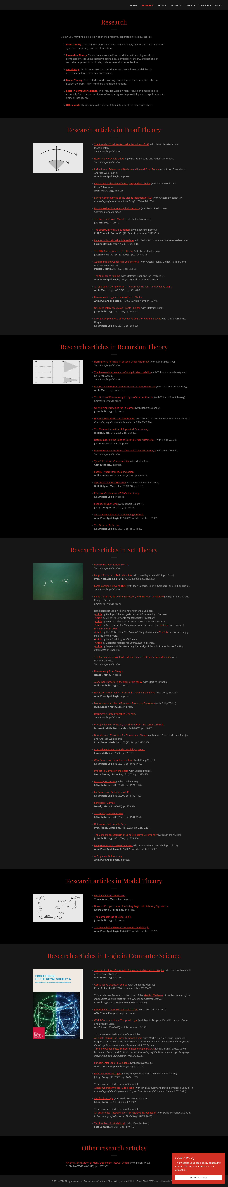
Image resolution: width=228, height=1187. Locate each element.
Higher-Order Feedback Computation (114, 418)
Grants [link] (190, 5)
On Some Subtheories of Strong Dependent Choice (122, 183)
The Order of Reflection (107, 525)
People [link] (162, 5)
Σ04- (116, 493)
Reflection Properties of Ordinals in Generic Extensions (124, 692)
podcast (164, 625)
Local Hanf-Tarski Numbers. (109, 895)
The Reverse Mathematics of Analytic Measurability (122, 372)
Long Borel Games (104, 802)
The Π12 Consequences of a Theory (113, 251)
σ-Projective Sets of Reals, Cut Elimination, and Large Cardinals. (129, 724)
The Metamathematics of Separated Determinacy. (121, 429)
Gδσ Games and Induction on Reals (114, 760)
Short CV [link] (176, 5)
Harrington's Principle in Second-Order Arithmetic (121, 361)
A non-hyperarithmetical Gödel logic (114, 1087)
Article (98, 614)
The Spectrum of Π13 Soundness (112, 229)
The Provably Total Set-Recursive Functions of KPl (121, 144)
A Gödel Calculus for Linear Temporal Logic (118, 1038)
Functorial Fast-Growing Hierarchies (114, 240)
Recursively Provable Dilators (110, 158)
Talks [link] (218, 5)
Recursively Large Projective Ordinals (114, 713)
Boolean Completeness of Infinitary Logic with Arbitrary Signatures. (131, 906)
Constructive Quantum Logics (110, 984)
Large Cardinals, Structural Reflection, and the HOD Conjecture (129, 596)
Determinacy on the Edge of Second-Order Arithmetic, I (124, 439)
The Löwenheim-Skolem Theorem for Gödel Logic (121, 927)
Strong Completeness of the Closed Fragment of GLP (123, 197)
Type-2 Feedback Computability (111, 461)
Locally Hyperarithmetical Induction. (114, 471)
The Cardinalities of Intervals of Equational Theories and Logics (129, 970)
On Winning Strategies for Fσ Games (114, 407)
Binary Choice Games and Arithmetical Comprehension (124, 386)
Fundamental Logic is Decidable (112, 1062)
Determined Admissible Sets (110, 824)
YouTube (164, 632)
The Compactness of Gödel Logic (112, 916)
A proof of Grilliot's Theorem (110, 482)
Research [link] (147, 5)
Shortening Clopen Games (108, 813)
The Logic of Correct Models (109, 219)
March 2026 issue (153, 995)
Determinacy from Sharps (108, 671)
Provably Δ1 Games (105, 781)
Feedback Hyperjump (106, 503)
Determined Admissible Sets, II (111, 564)
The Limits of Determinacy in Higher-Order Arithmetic (124, 397)
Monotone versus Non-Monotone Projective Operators (124, 703)
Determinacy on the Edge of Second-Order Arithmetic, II (125, 450)
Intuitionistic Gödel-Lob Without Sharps (116, 1009)
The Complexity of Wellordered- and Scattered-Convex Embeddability (132, 657)
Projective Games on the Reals (111, 770)
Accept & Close (198, 1177)
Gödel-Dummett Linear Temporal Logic (115, 1020)
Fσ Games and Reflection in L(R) (111, 792)
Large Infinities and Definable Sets (113, 575)
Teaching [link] (205, 5)
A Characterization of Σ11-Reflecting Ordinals (119, 514)
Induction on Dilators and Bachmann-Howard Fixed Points (126, 169)
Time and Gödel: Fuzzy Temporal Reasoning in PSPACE (124, 1048)
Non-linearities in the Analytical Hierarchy (117, 208)
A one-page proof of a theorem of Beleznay (118, 681)
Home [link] (133, 5)
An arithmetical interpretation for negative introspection (125, 1112)
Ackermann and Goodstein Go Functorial (116, 261)
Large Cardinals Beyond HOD (110, 585)
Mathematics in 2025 (105, 628)
